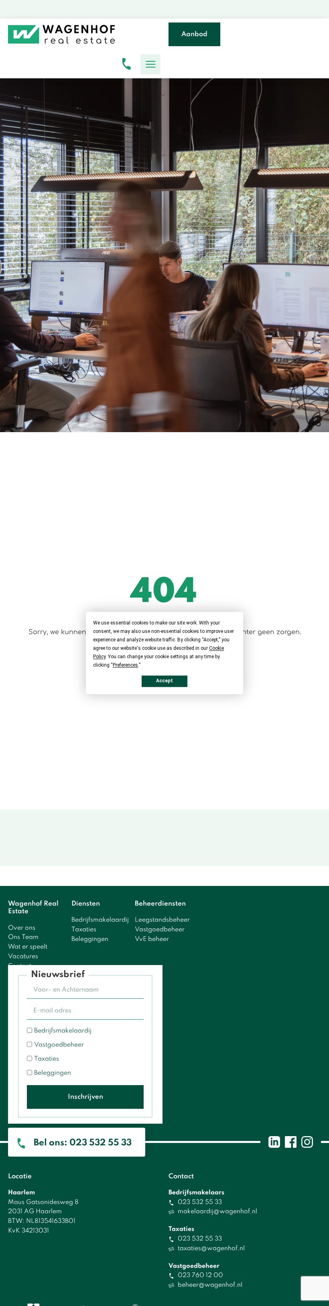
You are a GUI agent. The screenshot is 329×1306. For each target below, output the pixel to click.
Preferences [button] (125, 665)
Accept (164, 681)
